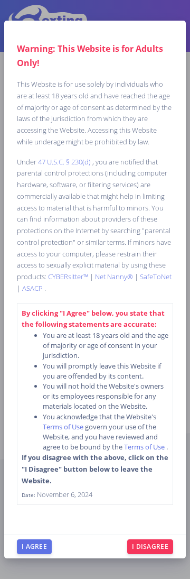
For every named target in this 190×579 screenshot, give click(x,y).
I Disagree (150, 546)
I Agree (34, 546)
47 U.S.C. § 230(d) (65, 162)
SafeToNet (156, 276)
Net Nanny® (115, 276)
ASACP (33, 288)
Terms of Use (64, 426)
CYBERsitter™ (69, 276)
